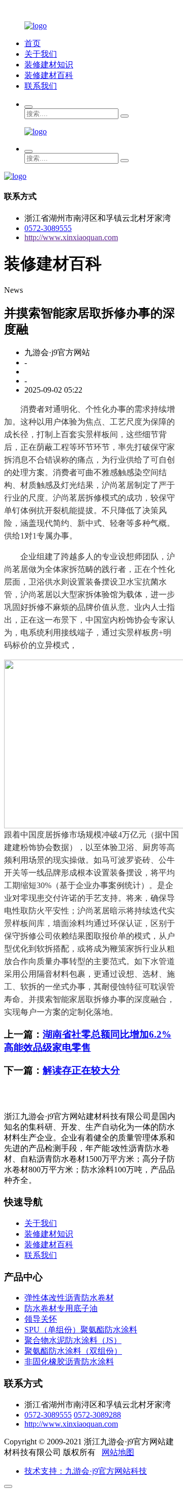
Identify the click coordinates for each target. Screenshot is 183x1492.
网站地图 (118, 1452)
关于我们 (40, 54)
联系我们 (40, 86)
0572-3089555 (48, 228)
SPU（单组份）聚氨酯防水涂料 (80, 1329)
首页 (32, 43)
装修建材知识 (48, 64)
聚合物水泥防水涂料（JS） (72, 1340)
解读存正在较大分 (81, 1070)
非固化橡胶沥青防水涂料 (69, 1361)
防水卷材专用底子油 (61, 1308)
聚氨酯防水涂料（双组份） (73, 1351)
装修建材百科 (48, 75)
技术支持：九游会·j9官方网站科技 (85, 1471)
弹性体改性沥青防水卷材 (69, 1297)
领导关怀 (40, 1319)
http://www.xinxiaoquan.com (71, 237)
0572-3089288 (97, 1414)
